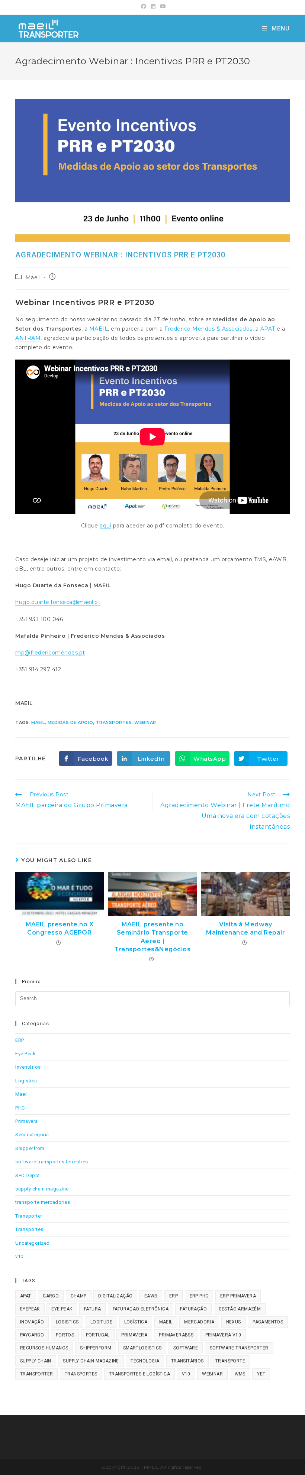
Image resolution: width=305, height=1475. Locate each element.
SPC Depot (27, 1175)
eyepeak (30, 1309)
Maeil (33, 277)
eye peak (61, 1309)
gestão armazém (240, 1309)
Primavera (26, 1121)
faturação (193, 1309)
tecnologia (145, 1361)
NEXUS (233, 1322)
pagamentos (268, 1322)
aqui (105, 525)
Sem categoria (32, 1134)
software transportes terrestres (51, 1161)
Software (185, 1348)
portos (65, 1335)
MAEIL (98, 328)
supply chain (35, 1361)
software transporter (239, 1348)
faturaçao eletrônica (140, 1309)
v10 (19, 1256)
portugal (98, 1335)
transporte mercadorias (42, 1202)
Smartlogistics (142, 1348)
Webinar (145, 722)
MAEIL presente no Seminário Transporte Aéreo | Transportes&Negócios (152, 937)
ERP (19, 1040)
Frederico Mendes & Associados (208, 328)
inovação (32, 1322)
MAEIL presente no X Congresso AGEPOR (60, 928)
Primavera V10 (223, 1335)
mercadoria (199, 1322)
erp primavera (238, 1296)
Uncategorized (32, 1243)
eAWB (151, 1296)
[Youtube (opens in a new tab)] (162, 6)
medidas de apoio (70, 722)
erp (173, 1296)
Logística (26, 1080)
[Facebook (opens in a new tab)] (144, 6)
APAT (267, 328)
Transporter (28, 1216)
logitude (101, 1322)
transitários (187, 1361)
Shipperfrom (30, 1148)
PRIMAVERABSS (176, 1335)
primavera (134, 1335)
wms (240, 1374)
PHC (20, 1108)
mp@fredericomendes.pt (50, 652)
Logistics (67, 1322)
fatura (92, 1309)
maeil (38, 722)
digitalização (115, 1296)
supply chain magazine (42, 1189)
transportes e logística (139, 1374)
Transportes (114, 722)
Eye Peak (25, 1053)
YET (261, 1374)
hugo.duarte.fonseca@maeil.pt (57, 602)
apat (25, 1296)
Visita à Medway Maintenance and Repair (245, 928)
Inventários (28, 1067)
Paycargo (32, 1335)
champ (79, 1296)
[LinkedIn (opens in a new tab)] (153, 6)
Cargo (51, 1296)
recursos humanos (44, 1348)
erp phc (199, 1296)
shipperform (95, 1348)
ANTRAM (28, 338)
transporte (230, 1361)
